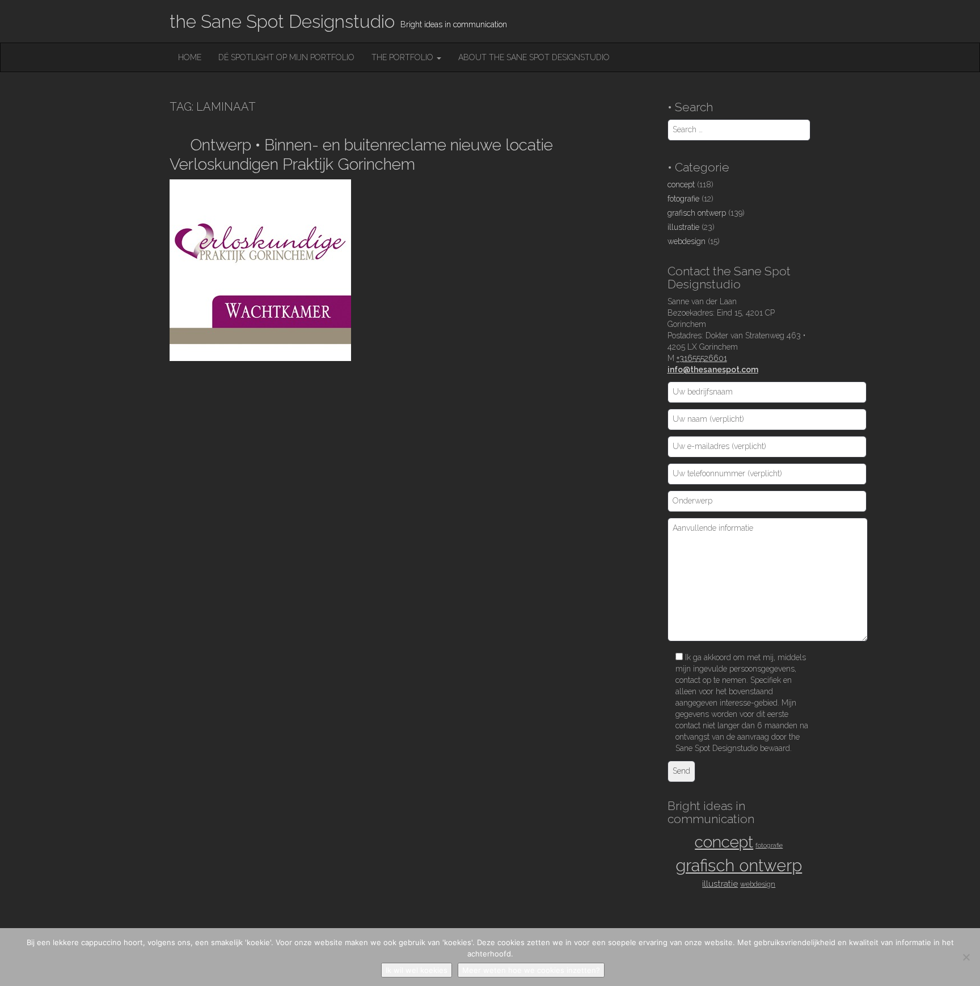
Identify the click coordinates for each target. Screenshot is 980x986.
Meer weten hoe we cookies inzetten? (531, 970)
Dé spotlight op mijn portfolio (286, 57)
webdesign (687, 241)
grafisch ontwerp (697, 212)
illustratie (683, 227)
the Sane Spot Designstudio (282, 21)
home (189, 57)
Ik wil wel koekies (416, 970)
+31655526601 (702, 358)
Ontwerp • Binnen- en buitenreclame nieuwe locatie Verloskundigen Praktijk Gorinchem (361, 155)
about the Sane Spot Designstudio (534, 57)
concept (681, 184)
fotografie (683, 198)
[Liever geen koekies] (965, 957)
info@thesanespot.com (713, 369)
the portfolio (403, 57)
